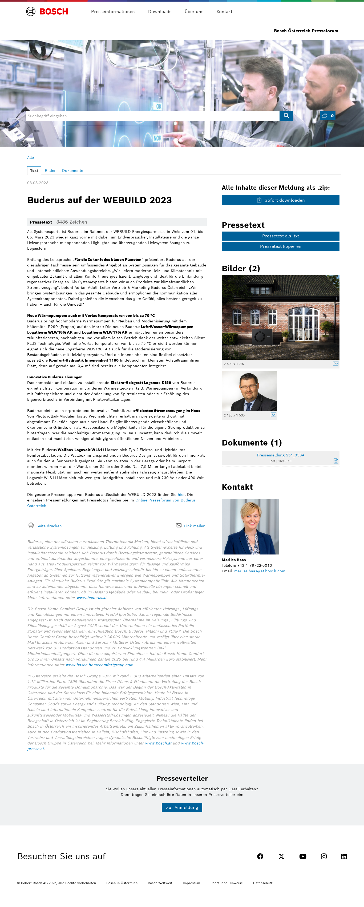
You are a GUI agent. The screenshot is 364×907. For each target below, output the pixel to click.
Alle (30, 157)
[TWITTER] (281, 856)
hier (181, 494)
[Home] (47, 8)
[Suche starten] (286, 116)
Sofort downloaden (284, 200)
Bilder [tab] (50, 170)
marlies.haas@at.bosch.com (259, 571)
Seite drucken (49, 526)
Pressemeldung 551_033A (280, 455)
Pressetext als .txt (280, 236)
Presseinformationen (113, 11)
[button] (327, 115)
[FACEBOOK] (260, 856)
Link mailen (194, 526)
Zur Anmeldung (182, 807)
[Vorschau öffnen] (280, 317)
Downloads (159, 11)
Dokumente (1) (252, 443)
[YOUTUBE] (302, 856)
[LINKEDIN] (344, 856)
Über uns (194, 11)
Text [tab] (34, 170)
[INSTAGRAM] (324, 856)
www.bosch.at (158, 743)
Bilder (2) (241, 268)
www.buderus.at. (91, 597)
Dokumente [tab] (72, 170)
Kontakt (224, 11)
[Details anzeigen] (334, 364)
